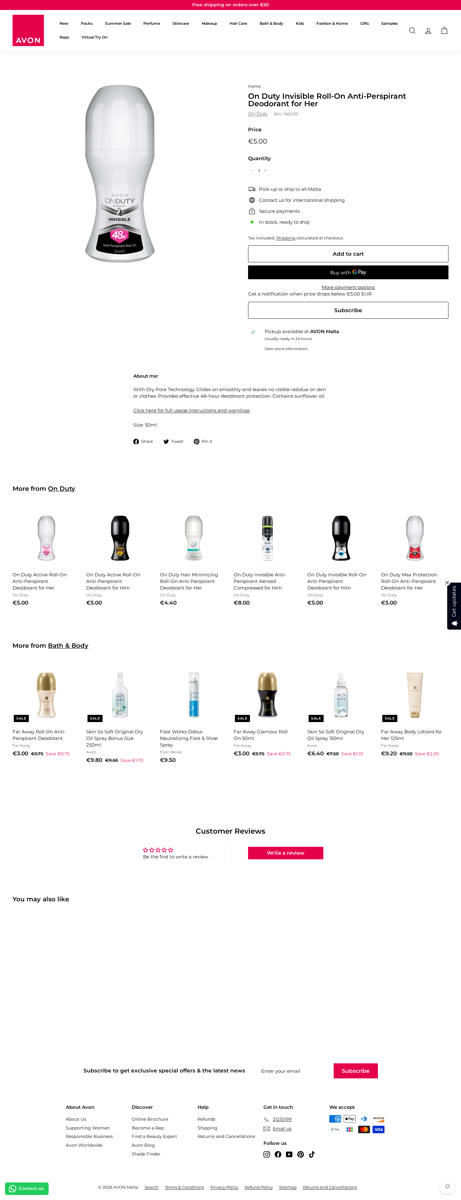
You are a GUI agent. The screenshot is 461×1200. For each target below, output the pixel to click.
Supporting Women (88, 1128)
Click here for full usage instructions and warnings (191, 410)
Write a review (286, 853)
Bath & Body (271, 23)
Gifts (364, 23)
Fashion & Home (332, 23)
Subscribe (348, 310)
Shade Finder (146, 1154)
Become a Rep (148, 1128)
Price (255, 130)
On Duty (258, 114)
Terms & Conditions (184, 1187)
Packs (87, 23)
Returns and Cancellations (226, 1136)
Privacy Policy (224, 1187)
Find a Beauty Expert (154, 1136)
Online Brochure (150, 1119)
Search (152, 1187)
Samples (389, 23)
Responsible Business (89, 1136)
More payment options (348, 287)
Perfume (151, 23)
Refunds (206, 1119)
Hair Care (238, 23)
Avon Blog (143, 1145)
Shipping (285, 238)
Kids (300, 23)
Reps (64, 37)
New (64, 23)
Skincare (180, 23)
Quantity (259, 158)
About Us (76, 1119)
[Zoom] (120, 173)
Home (254, 86)
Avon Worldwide (84, 1145)
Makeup (209, 23)
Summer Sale (118, 23)
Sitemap (288, 1187)
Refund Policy (259, 1187)
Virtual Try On (95, 37)
